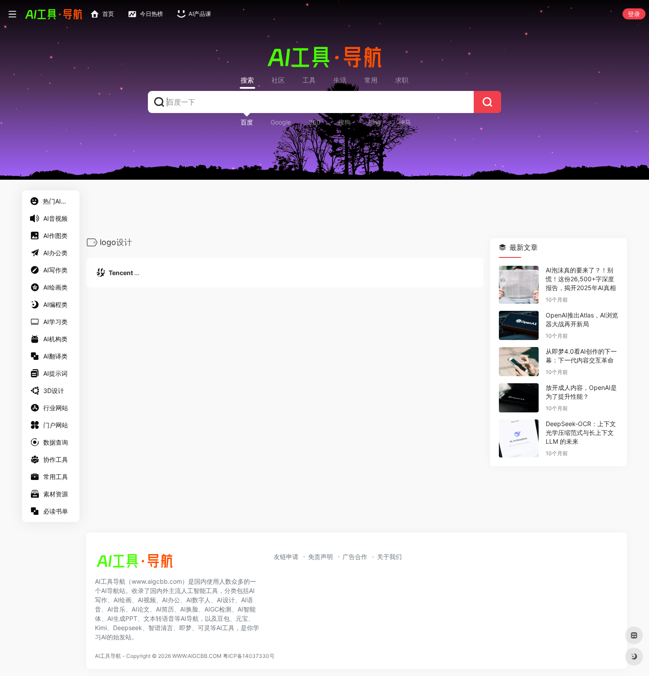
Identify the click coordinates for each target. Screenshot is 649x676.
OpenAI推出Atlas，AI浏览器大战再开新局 (582, 320)
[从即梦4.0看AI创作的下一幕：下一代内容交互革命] (519, 362)
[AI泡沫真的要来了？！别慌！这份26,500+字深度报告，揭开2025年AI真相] (519, 285)
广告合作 (355, 556)
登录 (634, 14)
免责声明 (320, 556)
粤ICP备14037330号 (249, 656)
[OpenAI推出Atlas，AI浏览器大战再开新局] (519, 325)
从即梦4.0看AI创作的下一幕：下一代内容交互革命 (581, 356)
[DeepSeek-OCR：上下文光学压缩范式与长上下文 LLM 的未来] (519, 439)
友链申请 (286, 556)
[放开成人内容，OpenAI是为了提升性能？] (519, 398)
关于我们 (389, 556)
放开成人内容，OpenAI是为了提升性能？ (581, 392)
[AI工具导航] (134, 563)
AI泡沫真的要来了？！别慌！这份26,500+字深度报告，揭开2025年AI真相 (581, 279)
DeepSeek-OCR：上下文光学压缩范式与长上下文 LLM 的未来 (581, 433)
